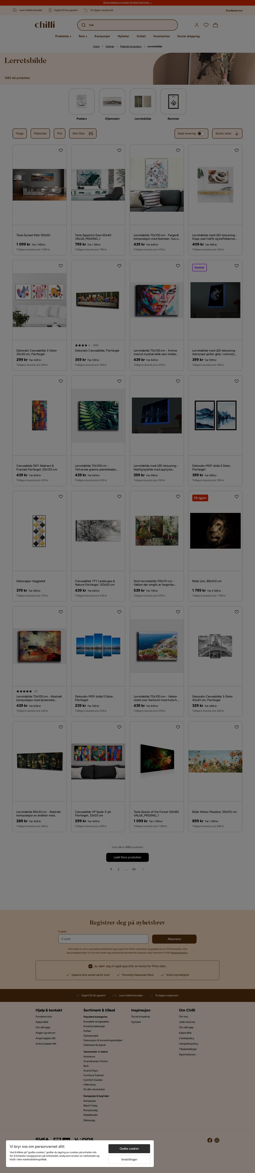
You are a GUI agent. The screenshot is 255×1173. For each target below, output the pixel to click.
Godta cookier (129, 1148)
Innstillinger (129, 1159)
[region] (80, 1153)
